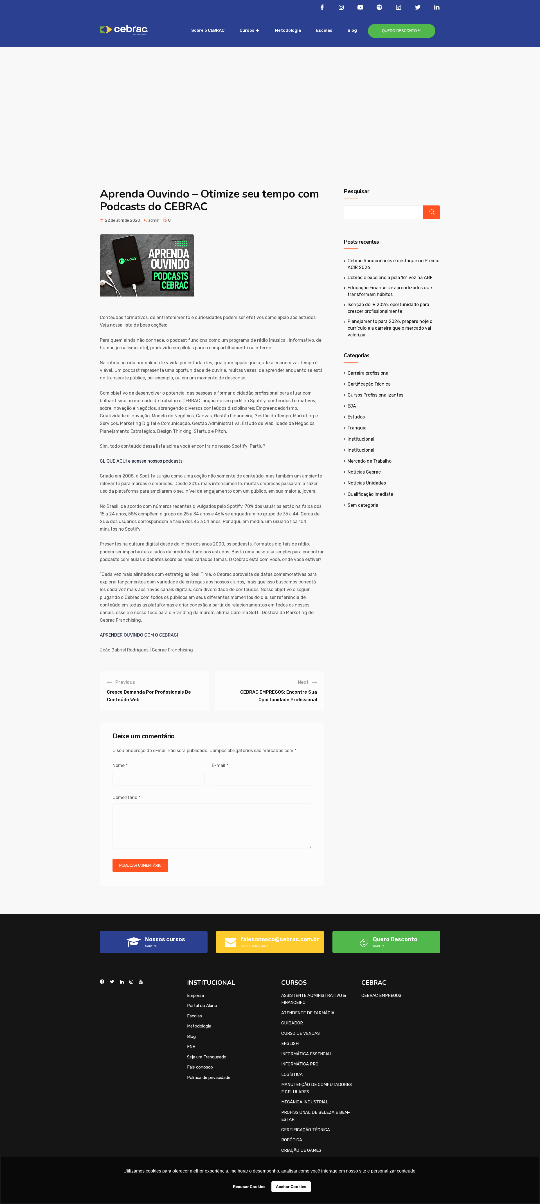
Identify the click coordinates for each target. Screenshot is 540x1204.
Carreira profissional (369, 373)
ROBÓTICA (291, 1139)
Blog (352, 30)
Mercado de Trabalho (370, 461)
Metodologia (288, 30)
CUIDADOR (292, 1023)
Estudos (356, 417)
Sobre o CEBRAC (207, 30)
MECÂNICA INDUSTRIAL (304, 1102)
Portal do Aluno (202, 1005)
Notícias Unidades (367, 483)
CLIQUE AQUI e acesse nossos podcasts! (142, 461)
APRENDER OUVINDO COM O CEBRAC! (139, 635)
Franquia (357, 428)
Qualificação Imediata (370, 494)
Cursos (247, 30)
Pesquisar (357, 191)
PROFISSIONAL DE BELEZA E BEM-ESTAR (315, 1116)
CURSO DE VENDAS (300, 1033)
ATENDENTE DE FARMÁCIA (307, 1012)
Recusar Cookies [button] (249, 1186)
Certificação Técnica (369, 384)
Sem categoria (363, 505)
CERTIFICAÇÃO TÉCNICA (305, 1129)
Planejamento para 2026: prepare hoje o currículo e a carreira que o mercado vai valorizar (390, 328)
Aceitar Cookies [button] (291, 1186)
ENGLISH (290, 1043)
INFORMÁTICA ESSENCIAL (306, 1053)
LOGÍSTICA (292, 1074)
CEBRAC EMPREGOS (381, 995)
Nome (120, 765)
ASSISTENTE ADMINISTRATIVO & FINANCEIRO (313, 999)
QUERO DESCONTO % (401, 31)
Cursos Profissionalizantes (375, 395)
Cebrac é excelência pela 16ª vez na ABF (390, 277)
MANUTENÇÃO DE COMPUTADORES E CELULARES (316, 1088)
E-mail (220, 765)
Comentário (126, 797)
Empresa (195, 995)
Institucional (361, 439)
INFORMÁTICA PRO (299, 1064)
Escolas (324, 30)
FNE (191, 1046)
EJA (352, 406)
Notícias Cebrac (364, 472)
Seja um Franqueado (206, 1057)
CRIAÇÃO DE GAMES (301, 1150)
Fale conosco (200, 1067)
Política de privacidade (208, 1077)
